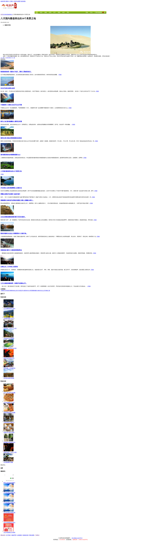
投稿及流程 (25, 535)
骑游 (59, 12)
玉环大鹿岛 (23, 290)
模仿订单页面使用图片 (9, 482)
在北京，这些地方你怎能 (10, 348)
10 (10, 57)
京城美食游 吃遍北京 (9, 422)
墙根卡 (7, 1)
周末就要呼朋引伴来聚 (9, 412)
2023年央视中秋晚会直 (9, 492)
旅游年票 (3, 1)
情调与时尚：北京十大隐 (10, 452)
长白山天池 (43, 290)
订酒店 (11, 1)
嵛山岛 (15, 290)
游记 (63, 12)
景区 (68, 12)
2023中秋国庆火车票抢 (9, 532)
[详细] (60, 74)
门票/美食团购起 (100, 12)
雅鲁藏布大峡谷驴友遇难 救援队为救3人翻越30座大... (17, 200)
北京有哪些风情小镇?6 (9, 308)
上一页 (2, 57)
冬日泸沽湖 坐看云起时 (8, 88)
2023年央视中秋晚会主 (9, 502)
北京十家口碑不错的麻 (9, 392)
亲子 (54, 12)
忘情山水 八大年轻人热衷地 (9, 266)
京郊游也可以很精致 (9, 338)
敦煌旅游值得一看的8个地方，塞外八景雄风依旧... (16, 71)
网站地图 (31, 535)
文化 (91, 12)
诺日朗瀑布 (11, 290)
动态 (41, 12)
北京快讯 (5, 14)
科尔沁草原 (29, 290)
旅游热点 (10, 14)
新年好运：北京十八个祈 (10, 328)
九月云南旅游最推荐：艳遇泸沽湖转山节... (14, 283)
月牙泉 (6, 290)
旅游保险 (23, 1)
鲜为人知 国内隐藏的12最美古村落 (11, 121)
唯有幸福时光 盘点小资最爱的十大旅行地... (14, 233)
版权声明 (14, 535)
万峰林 (2, 290)
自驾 (50, 12)
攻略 (45, 12)
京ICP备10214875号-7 (77, 538)
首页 (36, 12)
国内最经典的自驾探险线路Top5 (10, 154)
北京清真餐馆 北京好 (9, 402)
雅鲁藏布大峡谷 (36, 290)
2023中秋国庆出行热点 (9, 522)
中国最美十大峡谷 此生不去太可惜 (11, 105)
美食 (87, 12)
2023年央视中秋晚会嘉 (9, 512)
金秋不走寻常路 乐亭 (9, 358)
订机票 (15, 1)
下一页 (13, 57)
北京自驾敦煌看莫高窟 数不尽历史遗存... (13, 217)
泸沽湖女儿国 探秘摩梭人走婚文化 (11, 188)
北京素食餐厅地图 (8, 462)
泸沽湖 (19, 290)
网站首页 (3, 535)
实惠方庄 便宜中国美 (9, 432)
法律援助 (19, 535)
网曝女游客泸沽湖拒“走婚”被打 (10, 194)
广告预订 (37, 535)
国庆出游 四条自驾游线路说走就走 (11, 138)
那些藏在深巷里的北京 (9, 442)
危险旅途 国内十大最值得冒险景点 (11, 250)
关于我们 (8, 535)
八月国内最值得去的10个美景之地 (11, 171)
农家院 (19, 1)
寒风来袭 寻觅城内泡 (9, 368)
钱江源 (48, 290)
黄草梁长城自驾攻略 (9, 378)
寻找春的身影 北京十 (9, 318)
